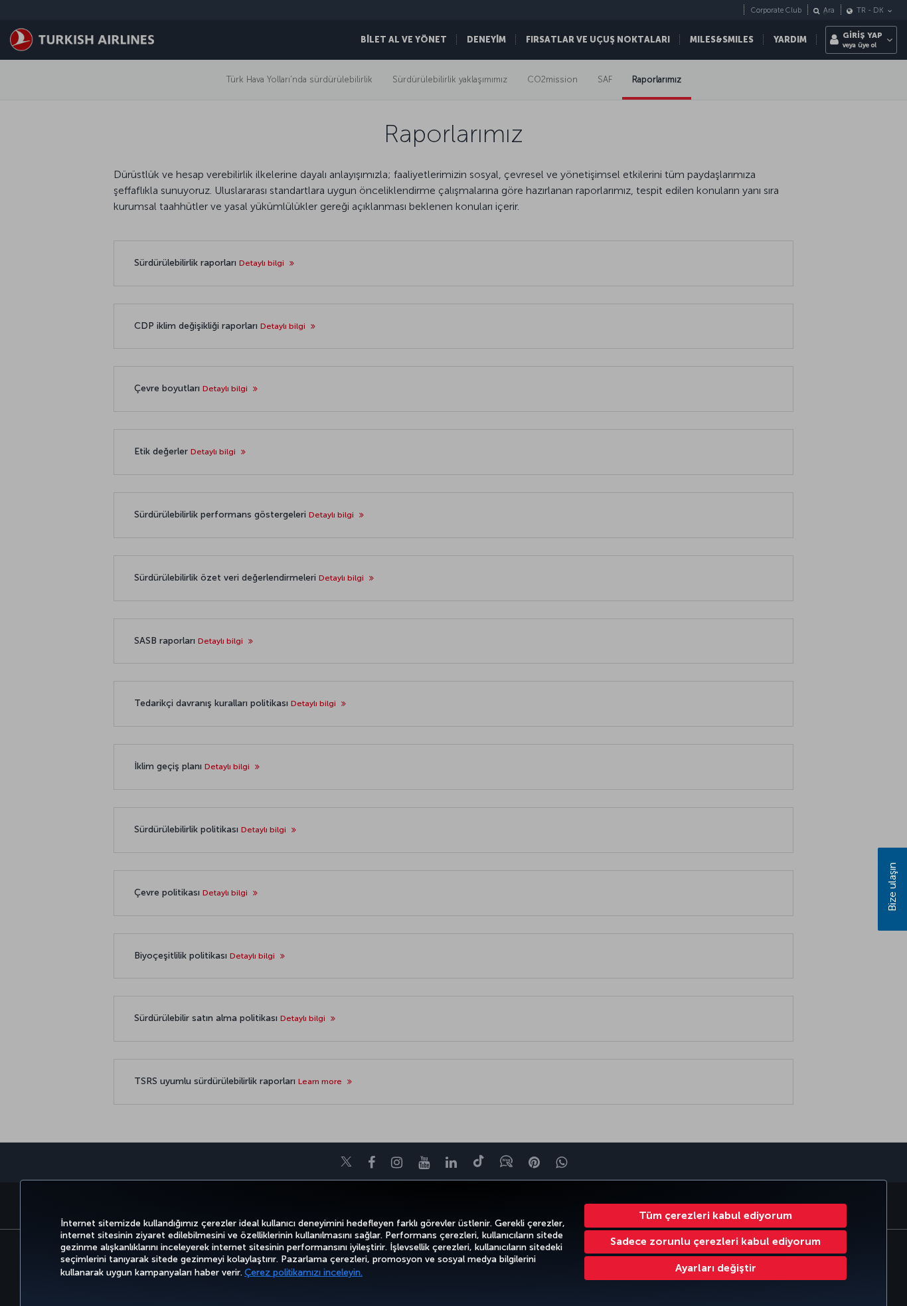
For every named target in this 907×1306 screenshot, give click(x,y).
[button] (715, 1268)
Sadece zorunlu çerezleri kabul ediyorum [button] (715, 1241)
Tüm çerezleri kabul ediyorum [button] (715, 1215)
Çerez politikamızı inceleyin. (303, 1272)
